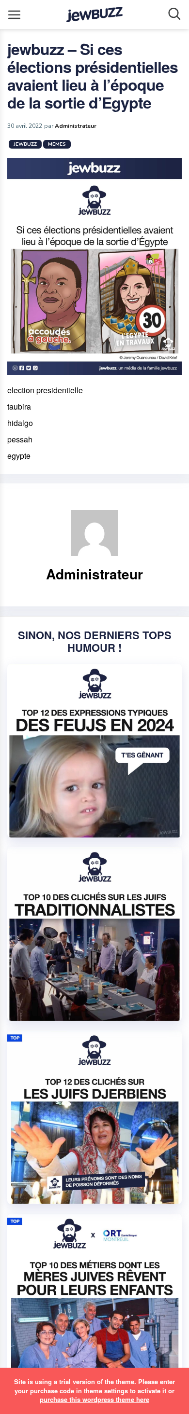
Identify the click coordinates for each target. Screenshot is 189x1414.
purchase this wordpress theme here (94, 1399)
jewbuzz (25, 144)
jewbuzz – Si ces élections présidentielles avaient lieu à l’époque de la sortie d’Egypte (92, 75)
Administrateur (75, 126)
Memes (57, 144)
